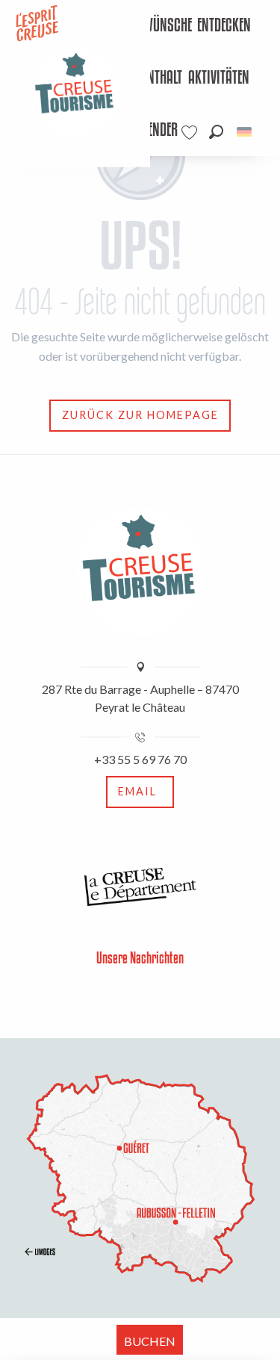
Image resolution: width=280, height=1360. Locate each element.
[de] (245, 131)
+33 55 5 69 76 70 (140, 759)
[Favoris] (191, 132)
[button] (216, 132)
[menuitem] (151, 26)
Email (137, 791)
